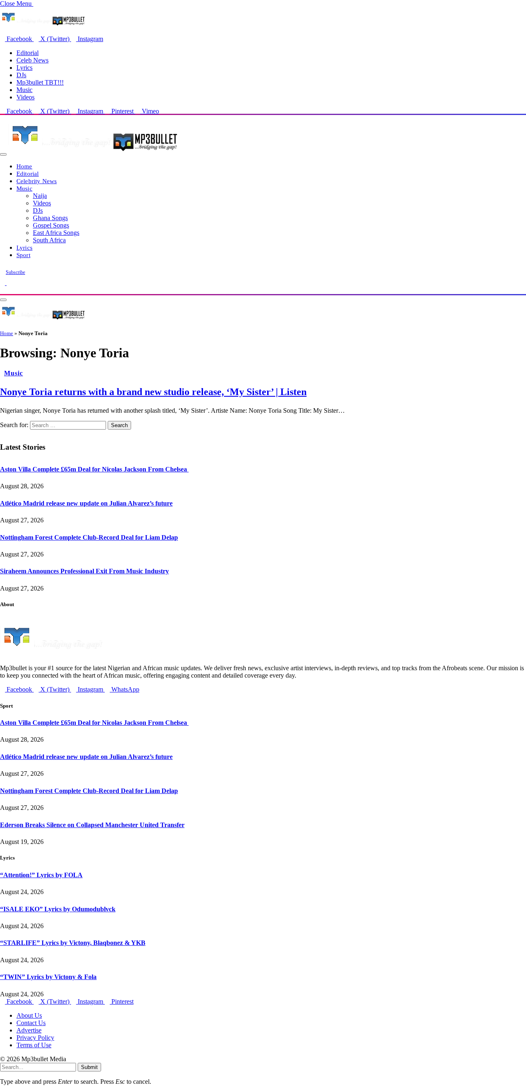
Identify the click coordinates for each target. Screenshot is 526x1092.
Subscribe (15, 272)
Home (24, 166)
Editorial (27, 52)
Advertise (29, 1030)
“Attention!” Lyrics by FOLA (41, 874)
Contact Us (31, 1022)
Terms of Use (33, 1044)
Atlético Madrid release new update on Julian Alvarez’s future (86, 503)
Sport (23, 254)
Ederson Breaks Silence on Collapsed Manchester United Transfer (92, 824)
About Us (29, 1015)
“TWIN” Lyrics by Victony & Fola (48, 976)
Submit (89, 1067)
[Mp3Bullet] (93, 152)
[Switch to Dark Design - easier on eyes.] (3, 282)
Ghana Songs (50, 217)
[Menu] (3, 154)
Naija (40, 195)
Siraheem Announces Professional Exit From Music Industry (84, 571)
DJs (21, 74)
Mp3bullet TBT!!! (40, 82)
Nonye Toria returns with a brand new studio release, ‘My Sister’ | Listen (153, 391)
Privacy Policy (35, 1037)
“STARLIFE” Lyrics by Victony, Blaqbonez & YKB (72, 942)
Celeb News (32, 60)
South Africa (49, 240)
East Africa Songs (56, 232)
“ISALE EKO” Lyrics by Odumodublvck (57, 909)
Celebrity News (36, 180)
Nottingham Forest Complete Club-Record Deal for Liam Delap (89, 537)
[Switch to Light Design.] (9, 282)
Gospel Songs (51, 225)
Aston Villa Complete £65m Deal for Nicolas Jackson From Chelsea (94, 469)
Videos (25, 97)
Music (24, 89)
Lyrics (24, 67)
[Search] (2, 290)
